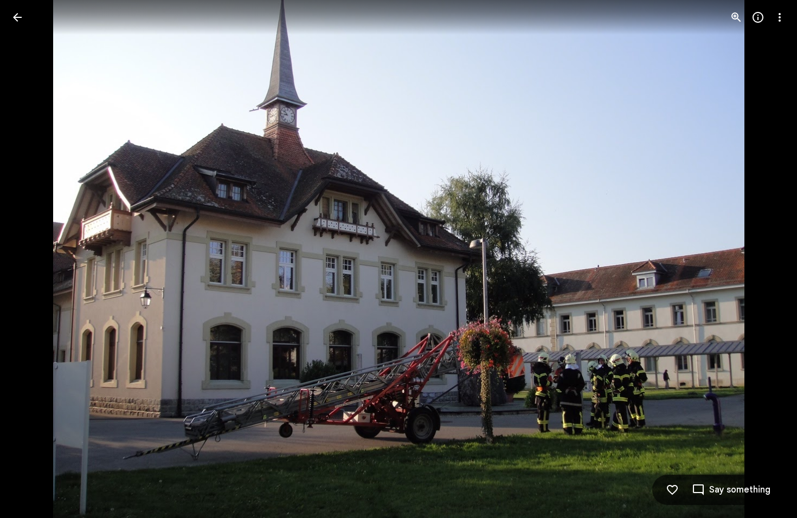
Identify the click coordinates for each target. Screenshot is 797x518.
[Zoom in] (736, 17)
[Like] (672, 489)
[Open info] (758, 17)
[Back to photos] (17, 17)
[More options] (779, 17)
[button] (30, 259)
